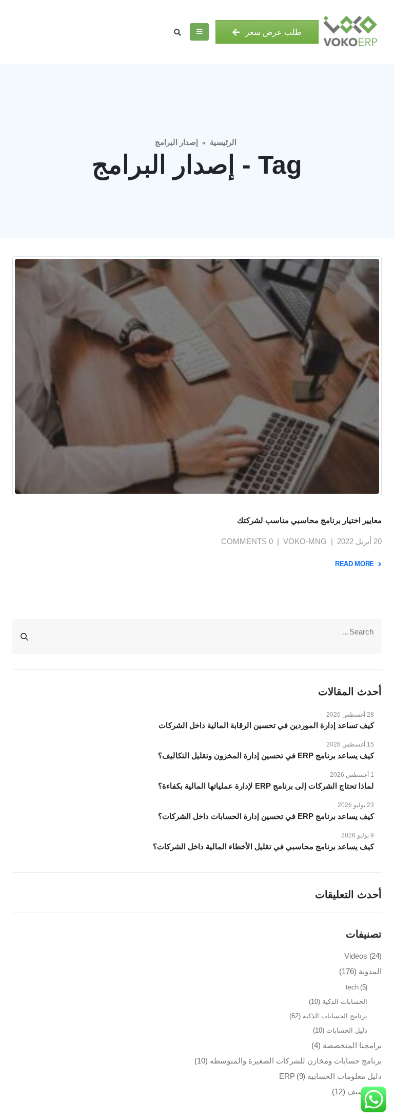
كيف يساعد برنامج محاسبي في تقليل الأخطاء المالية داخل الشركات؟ (263, 846)
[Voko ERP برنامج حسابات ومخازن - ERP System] (350, 31)
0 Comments (247, 541)
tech (352, 987)
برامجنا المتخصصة (352, 1045)
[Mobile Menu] (199, 32)
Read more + (357, 564)
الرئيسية (223, 142)
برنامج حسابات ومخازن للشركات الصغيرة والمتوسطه (296, 1060)
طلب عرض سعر (272, 32)
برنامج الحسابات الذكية (335, 1016)
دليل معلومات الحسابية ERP (330, 1076)
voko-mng (305, 541)
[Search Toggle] (177, 32)
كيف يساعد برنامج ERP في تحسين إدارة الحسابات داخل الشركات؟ (266, 816)
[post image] (197, 376)
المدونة (370, 971)
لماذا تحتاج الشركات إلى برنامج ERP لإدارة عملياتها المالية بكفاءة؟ (266, 785)
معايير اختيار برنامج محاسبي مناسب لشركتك (309, 520)
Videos (355, 955)
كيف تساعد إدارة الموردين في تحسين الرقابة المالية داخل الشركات (266, 725)
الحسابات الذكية (344, 1001)
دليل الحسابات (346, 1030)
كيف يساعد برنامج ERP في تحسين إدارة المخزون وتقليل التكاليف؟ (266, 755)
